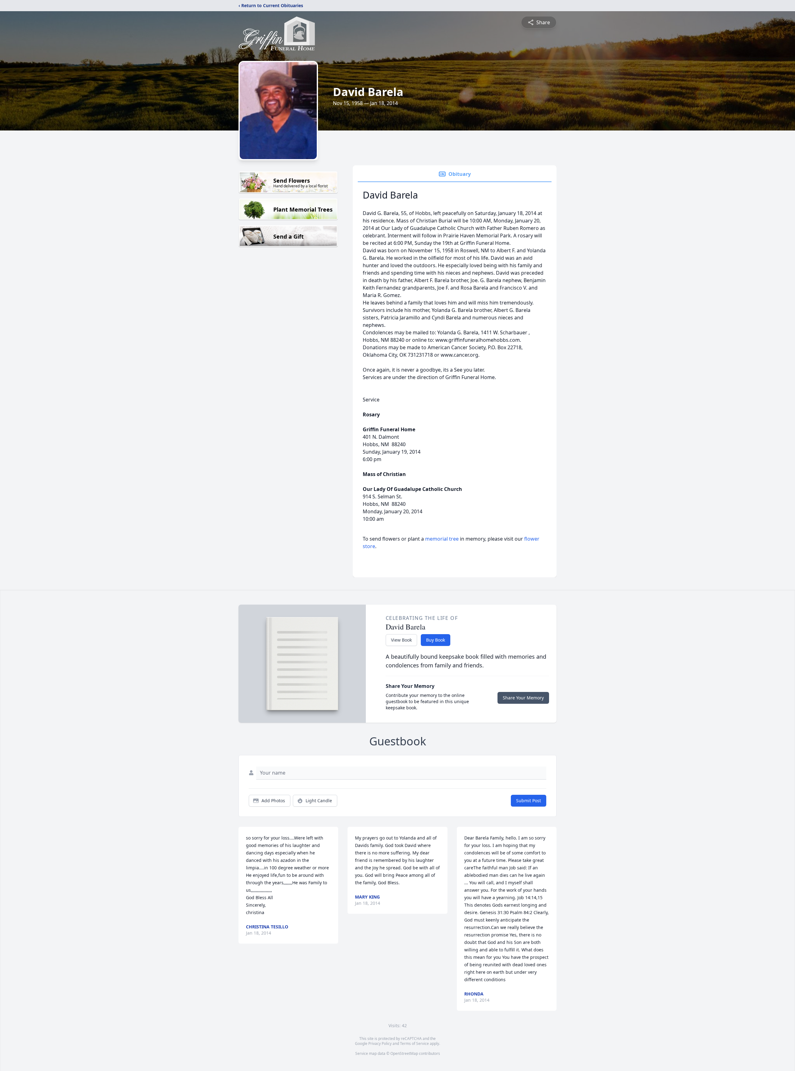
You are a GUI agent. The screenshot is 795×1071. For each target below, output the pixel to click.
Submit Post (528, 800)
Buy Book (435, 640)
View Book (401, 640)
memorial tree (442, 538)
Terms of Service (414, 1043)
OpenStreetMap (404, 1053)
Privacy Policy (380, 1043)
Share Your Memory (523, 698)
